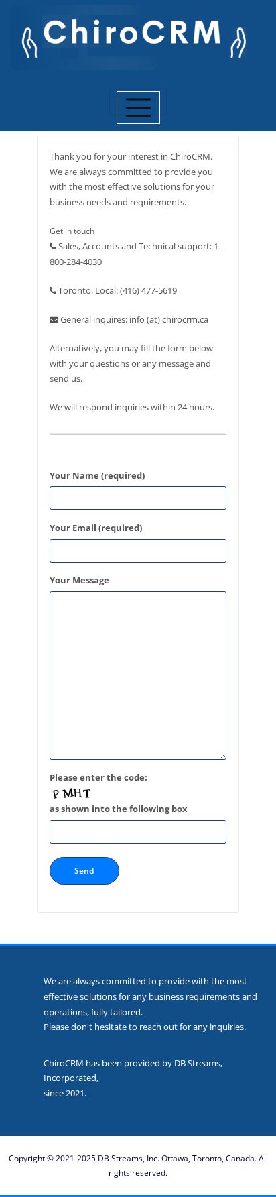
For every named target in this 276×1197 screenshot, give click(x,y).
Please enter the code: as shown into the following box (119, 793)
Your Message (79, 580)
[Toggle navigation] (138, 102)
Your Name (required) (97, 475)
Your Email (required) (96, 528)
